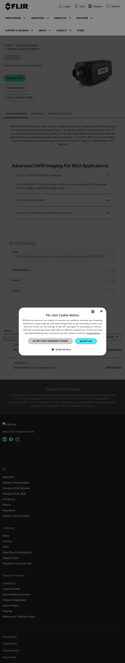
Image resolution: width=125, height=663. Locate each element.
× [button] (101, 311)
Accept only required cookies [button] (50, 340)
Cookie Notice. (93, 333)
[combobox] (92, 311)
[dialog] (62, 331)
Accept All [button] (86, 341)
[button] (62, 349)
